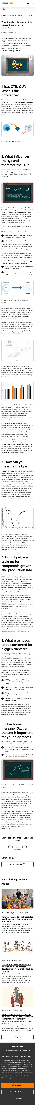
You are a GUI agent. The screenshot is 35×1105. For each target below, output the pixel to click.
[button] (9, 846)
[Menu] (32, 3)
